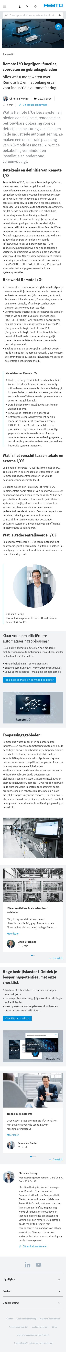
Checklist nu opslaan (17, 1018)
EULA (54, 1326)
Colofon (9, 1318)
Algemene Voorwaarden (50, 1318)
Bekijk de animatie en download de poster (29, 680)
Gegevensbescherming (26, 1318)
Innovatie (9, 54)
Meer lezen (13, 933)
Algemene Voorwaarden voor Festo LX (33, 1334)
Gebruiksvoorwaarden (18, 1326)
